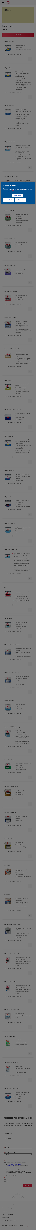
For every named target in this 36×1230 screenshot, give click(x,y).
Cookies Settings (17, 195)
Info (13, 191)
